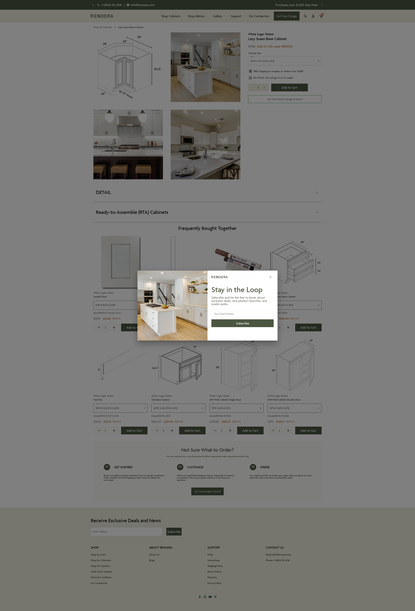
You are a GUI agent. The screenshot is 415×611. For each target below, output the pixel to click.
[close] (270, 277)
